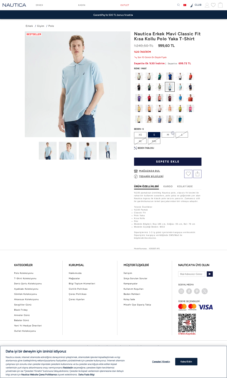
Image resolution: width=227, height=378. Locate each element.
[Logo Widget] (14, 5)
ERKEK (39, 5)
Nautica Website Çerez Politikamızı (39, 374)
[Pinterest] (197, 291)
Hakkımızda (75, 273)
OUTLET (124, 5)
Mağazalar (74, 278)
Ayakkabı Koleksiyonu (26, 289)
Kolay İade (129, 299)
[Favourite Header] (213, 5)
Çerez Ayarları (77, 299)
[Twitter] (205, 291)
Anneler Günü (22, 315)
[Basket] (220, 5)
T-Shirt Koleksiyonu (25, 278)
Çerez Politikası (78, 294)
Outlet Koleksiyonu (25, 331)
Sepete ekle (167, 161)
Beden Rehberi (132, 294)
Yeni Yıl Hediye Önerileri (28, 325)
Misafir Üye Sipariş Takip (137, 304)
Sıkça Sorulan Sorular (135, 278)
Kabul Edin (186, 361)
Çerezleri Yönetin (161, 361)
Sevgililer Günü (23, 304)
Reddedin (68, 367)
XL (140, 141)
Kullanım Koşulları (134, 289)
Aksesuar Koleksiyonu (26, 299)
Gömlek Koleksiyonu (25, 294)
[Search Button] (178, 5)
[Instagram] (181, 291)
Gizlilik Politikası (78, 289)
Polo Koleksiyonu (24, 273)
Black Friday (21, 310)
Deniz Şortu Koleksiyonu (28, 283)
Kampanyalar (131, 283)
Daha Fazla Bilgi (86, 374)
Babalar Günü (21, 320)
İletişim (128, 273)
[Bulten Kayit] (210, 274)
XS (140, 134)
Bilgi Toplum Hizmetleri (82, 283)
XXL (154, 141)
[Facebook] (189, 291)
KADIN (81, 5)
